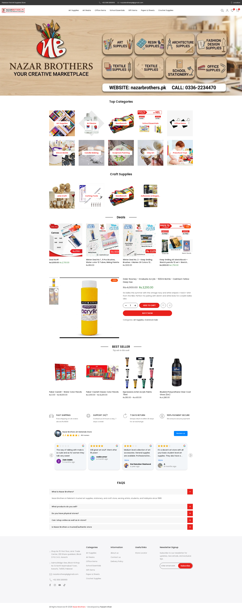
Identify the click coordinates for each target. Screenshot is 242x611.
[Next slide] (190, 455)
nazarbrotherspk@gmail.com (131, 3)
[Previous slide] (51, 455)
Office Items (91, 561)
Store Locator (141, 553)
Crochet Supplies (93, 578)
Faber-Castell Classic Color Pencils (102, 392)
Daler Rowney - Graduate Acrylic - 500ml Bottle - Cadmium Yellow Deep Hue (156, 280)
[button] (50, 226)
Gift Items (90, 570)
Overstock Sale (151, 320)
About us (114, 553)
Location (236, 3)
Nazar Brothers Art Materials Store (77, 432)
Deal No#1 (54, 259)
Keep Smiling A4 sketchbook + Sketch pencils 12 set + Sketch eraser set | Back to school (173, 261)
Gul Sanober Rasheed (106, 464)
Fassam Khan (106, 607)
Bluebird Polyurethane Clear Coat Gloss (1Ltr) (175, 393)
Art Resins (90, 557)
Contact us (116, 557)
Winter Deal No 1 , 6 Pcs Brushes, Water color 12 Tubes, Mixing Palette (102, 261)
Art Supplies (138, 320)
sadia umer (68, 457)
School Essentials (93, 565)
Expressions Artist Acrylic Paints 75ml (137, 393)
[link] (121, 56)
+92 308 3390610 (108, 3)
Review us (180, 433)
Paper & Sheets (93, 574)
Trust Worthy (170, 464)
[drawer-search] (222, 10)
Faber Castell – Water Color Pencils (65, 392)
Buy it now (147, 313)
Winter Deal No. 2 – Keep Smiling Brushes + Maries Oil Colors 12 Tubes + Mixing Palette (137, 261)
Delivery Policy (117, 561)
